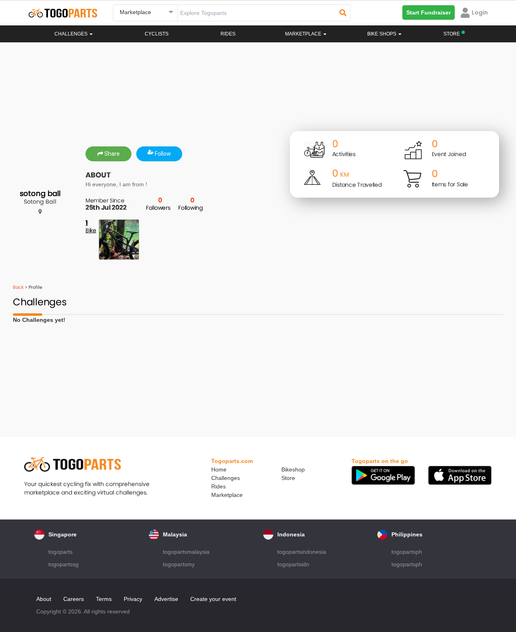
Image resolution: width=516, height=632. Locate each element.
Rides (228, 34)
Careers (73, 599)
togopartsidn (293, 564)
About (43, 599)
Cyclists (157, 34)
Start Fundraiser (428, 12)
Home (219, 469)
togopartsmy (179, 564)
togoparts (60, 552)
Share (111, 153)
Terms (104, 599)
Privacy (133, 599)
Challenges (71, 34)
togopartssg (63, 564)
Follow (162, 153)
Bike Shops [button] (382, 34)
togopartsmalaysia (186, 552)
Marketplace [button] (303, 34)
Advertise (166, 599)
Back (18, 287)
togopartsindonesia (301, 552)
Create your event (213, 599)
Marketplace (227, 495)
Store (288, 478)
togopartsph (406, 552)
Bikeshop (293, 469)
